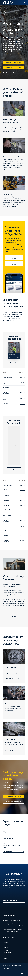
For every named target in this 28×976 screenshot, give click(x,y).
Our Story (6, 942)
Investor (6, 947)
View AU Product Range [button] (13, 62)
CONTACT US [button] (14, 895)
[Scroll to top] (25, 973)
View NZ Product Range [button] (13, 67)
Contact (6, 950)
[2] (12, 856)
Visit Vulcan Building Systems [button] (14, 615)
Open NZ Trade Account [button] (13, 796)
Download (22, 377)
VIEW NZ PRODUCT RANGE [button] (14, 263)
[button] (24, 2)
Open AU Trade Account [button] (13, 801)
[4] (15, 856)
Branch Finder (7, 945)
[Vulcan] (8, 2)
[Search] (14, 958)
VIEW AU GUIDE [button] (14, 362)
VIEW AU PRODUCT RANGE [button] (14, 257)
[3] (14, 856)
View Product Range (9, 952)
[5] (16, 856)
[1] (11, 856)
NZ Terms (9, 969)
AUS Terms (13, 967)
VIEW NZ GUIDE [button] (14, 469)
